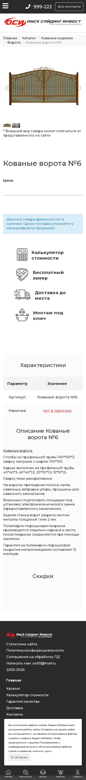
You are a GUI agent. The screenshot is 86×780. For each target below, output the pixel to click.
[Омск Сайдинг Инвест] (43, 26)
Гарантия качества (22, 702)
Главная (10, 38)
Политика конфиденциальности (35, 650)
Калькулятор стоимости (48, 255)
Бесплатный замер (48, 275)
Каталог (29, 38)
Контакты (14, 714)
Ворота (13, 42)
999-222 (42, 7)
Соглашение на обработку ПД (33, 657)
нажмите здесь (42, 751)
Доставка (14, 708)
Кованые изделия (57, 38)
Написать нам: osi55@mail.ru (31, 663)
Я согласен (19, 757)
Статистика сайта (21, 644)
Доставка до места (50, 295)
